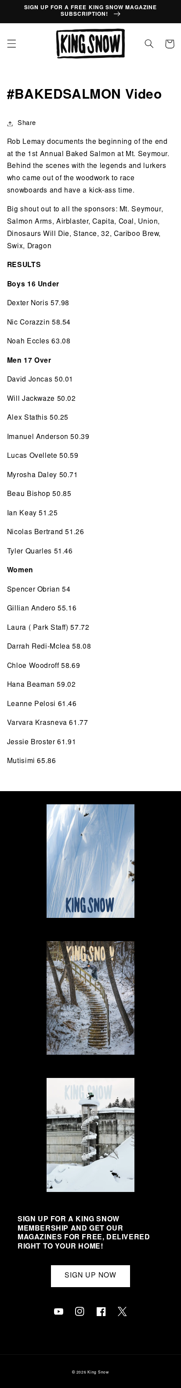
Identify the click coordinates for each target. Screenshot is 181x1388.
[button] (11, 44)
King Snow (98, 1372)
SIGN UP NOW (90, 1276)
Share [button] (27, 123)
